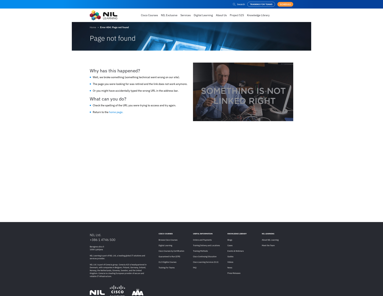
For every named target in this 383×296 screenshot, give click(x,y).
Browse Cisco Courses (168, 240)
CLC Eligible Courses (167, 262)
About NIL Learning (270, 240)
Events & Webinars (235, 251)
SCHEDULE (285, 4)
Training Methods (200, 251)
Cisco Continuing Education (204, 256)
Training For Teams (167, 267)
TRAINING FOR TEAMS (261, 4)
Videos (230, 262)
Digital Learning (165, 245)
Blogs (229, 240)
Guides (230, 256)
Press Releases (233, 273)
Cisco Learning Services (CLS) (205, 262)
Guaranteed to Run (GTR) (169, 256)
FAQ (194, 267)
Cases (229, 245)
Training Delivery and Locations (206, 245)
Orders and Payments (202, 240)
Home (93, 27)
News (229, 267)
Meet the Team (268, 245)
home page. (116, 112)
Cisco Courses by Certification (171, 251)
